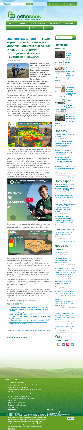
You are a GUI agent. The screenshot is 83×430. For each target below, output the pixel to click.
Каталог (24, 28)
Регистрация (53, 4)
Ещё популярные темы (68, 241)
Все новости (72, 177)
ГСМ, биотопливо (14, 385)
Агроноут (29, 330)
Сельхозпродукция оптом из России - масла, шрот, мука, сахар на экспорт (64, 303)
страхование (12, 400)
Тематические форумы (56, 412)
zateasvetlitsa (59, 299)
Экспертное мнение (38, 23)
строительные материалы (16, 402)
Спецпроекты (55, 23)
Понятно (70, 418)
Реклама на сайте (31, 414)
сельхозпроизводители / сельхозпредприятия (23, 393)
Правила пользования (47, 414)
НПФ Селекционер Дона (63, 281)
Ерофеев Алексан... (61, 258)
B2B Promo (58, 253)
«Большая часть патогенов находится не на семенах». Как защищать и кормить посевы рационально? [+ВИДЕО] (64, 232)
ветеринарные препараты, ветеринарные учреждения (26, 384)
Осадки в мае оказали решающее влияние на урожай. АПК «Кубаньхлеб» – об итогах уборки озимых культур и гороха (65, 220)
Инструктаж (22, 23)
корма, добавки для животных (18, 387)
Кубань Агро (59, 326)
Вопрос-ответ (69, 23)
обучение (11, 391)
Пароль (7, 4)
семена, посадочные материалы (19, 396)
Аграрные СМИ (13, 407)
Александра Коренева (62, 268)
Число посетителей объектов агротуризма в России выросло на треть (64, 159)
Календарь (12, 28)
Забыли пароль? (68, 4)
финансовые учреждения (16, 404)
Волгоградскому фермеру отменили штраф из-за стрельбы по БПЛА (64, 143)
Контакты (9, 414)
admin (24, 61)
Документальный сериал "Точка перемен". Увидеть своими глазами (64, 197)
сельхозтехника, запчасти (16, 395)
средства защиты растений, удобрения (21, 398)
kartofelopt (58, 291)
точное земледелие (19, 330)
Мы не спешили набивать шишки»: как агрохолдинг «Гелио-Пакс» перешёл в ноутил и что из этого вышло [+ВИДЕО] (28, 309)
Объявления (36, 28)
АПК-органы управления (16, 382)
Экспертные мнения (22, 38)
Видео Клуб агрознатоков (41, 330)
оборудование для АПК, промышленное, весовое (24, 389)
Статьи (48, 28)
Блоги (11, 23)
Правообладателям (63, 414)
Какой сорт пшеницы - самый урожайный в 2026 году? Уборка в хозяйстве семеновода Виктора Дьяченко (65, 207)
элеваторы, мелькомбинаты (17, 405)
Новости (61, 131)
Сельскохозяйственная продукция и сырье (22, 412)
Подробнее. (11, 429)
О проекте (18, 414)
